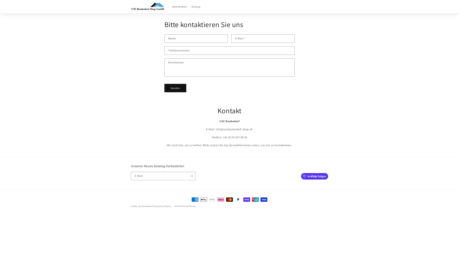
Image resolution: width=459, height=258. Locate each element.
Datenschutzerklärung (185, 206)
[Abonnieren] (191, 176)
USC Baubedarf (145, 206)
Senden (175, 88)
